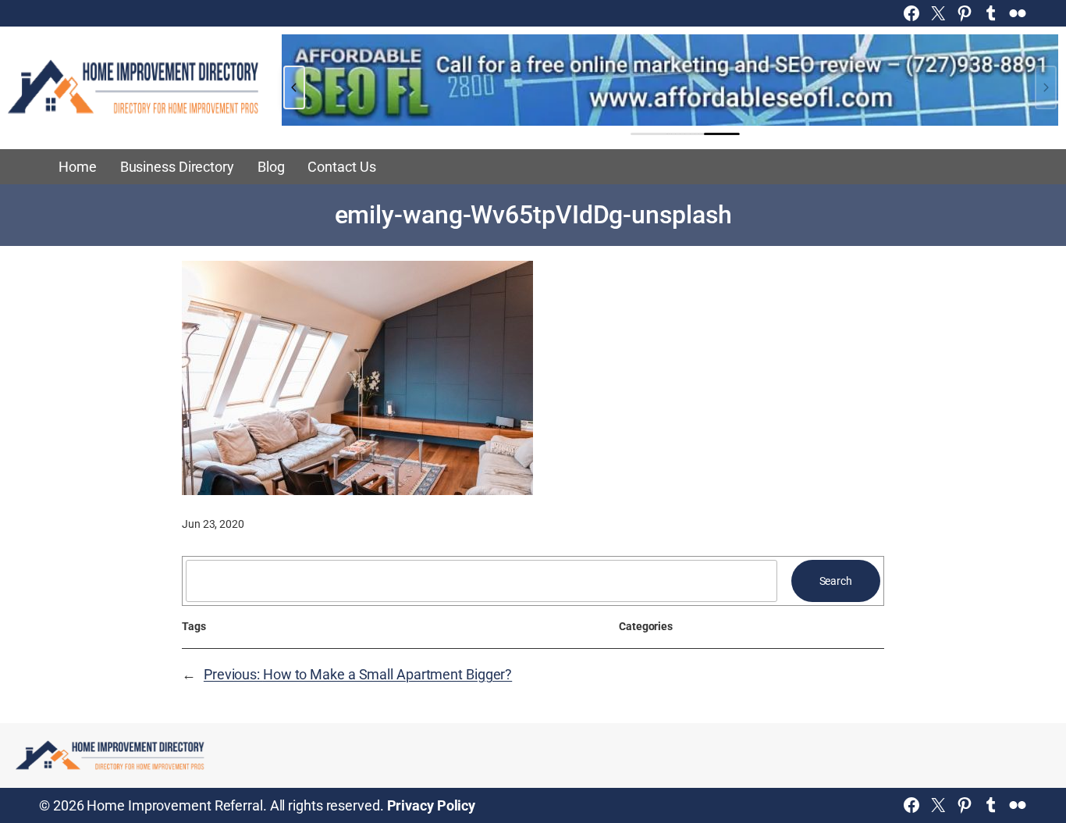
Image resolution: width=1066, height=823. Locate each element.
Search (835, 581)
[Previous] (294, 87)
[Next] (1046, 87)
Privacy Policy (431, 805)
